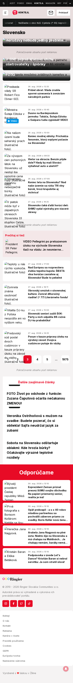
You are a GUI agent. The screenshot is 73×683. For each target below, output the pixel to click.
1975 (65, 359)
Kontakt (7, 625)
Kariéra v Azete (11, 635)
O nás (6, 620)
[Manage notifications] (66, 668)
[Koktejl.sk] (20, 13)
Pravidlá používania (13, 640)
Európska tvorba (11, 655)
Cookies (7, 645)
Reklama (7, 630)
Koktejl (6, 615)
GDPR (6, 650)
